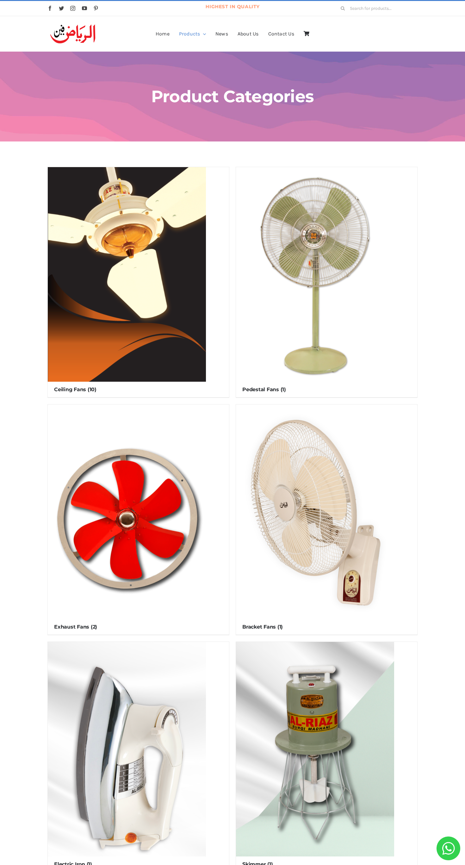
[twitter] (61, 8)
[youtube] (84, 8)
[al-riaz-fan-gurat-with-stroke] (72, 25)
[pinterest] (95, 8)
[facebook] (50, 8)
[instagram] (72, 8)
